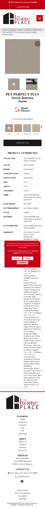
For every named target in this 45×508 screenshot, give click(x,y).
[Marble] (9, 128)
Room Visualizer (22, 458)
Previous (3, 83)
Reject (28, 258)
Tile (22, 431)
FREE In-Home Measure (23, 464)
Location (22, 445)
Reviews (22, 447)
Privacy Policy (22, 490)
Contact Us (22, 143)
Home (4, 30)
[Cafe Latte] (36, 128)
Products (27, 30)
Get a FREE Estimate (22, 461)
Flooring (12, 30)
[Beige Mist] (27, 128)
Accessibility (22, 496)
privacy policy (22, 251)
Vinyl (22, 428)
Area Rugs (22, 434)
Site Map (22, 499)
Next (41, 83)
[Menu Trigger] (39, 18)
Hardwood (22, 422)
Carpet (19, 30)
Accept (17, 258)
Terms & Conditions (22, 493)
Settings (22, 262)
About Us (22, 442)
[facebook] (22, 481)
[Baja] (18, 128)
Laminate (22, 425)
